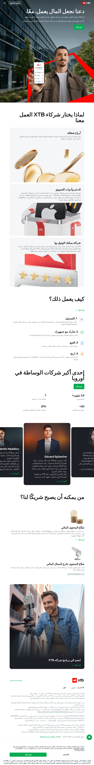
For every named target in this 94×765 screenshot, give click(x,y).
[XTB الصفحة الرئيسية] (87, 3)
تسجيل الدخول (15, 3)
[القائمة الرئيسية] (4, 3)
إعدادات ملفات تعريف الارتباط (50, 737)
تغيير (64, 687)
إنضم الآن (79, 27)
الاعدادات (66, 754)
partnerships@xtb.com (76, 574)
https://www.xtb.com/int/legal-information (53, 712)
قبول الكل (28, 754)
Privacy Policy (79, 750)
